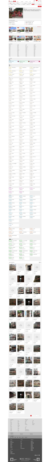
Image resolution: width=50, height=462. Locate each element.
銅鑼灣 (18, 423)
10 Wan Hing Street (19, 306)
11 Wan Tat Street (27, 352)
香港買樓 (32, 446)
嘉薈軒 (25, 421)
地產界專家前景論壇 (12, 453)
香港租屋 (32, 441)
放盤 (36, 0)
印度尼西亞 (26, 437)
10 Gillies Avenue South (12, 306)
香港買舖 (32, 449)
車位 (30, 1)
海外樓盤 (34, 0)
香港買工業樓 (32, 448)
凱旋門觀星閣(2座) (27, 429)
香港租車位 (32, 445)
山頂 (18, 429)
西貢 (10, 425)
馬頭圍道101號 (11, 319)
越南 (12, 437)
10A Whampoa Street (27, 329)
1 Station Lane (19, 271)
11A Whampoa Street (19, 364)
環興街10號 (18, 307)
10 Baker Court (11, 294)
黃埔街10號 (35, 307)
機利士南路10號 (11, 307)
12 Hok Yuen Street (27, 387)
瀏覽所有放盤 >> (39, 35)
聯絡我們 (11, 444)
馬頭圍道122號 (35, 400)
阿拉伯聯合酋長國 (22, 448)
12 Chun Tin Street (11, 387)
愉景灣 (11, 426)
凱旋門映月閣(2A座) (27, 430)
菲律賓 (15, 437)
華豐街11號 (26, 342)
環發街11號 (35, 342)
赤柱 (18, 422)
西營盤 (11, 429)
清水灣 (11, 423)
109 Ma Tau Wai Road (11, 329)
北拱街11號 (18, 342)
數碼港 (18, 430)
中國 (21, 444)
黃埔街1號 (35, 284)
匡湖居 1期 (33, 423)
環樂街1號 (18, 284)
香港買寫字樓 (32, 447)
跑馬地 (11, 422)
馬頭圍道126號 (19, 412)
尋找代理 (11, 446)
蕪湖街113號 (10, 365)
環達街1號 (26, 284)
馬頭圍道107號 (35, 319)
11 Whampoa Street (36, 352)
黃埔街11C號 (10, 377)
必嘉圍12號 (18, 377)
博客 (10, 450)
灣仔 (10, 421)
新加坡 (20, 437)
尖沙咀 (18, 424)
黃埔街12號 (26, 400)
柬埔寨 (21, 443)
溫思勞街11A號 (27, 365)
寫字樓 (22, 1)
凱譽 (25, 427)
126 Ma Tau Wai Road (19, 410)
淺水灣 (18, 421)
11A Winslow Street (27, 364)
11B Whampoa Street (36, 364)
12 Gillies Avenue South (20, 387)
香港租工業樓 (32, 443)
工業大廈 (27, 1)
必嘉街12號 (26, 377)
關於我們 (11, 441)
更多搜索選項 (39, 4)
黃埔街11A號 (18, 365)
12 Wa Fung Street (36, 387)
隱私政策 (28, 460)
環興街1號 (10, 284)
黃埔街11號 (35, 354)
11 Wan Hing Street (11, 352)
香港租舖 (32, 444)
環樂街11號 (18, 354)
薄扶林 (11, 428)
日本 (21, 442)
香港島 (26, 420)
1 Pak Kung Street (11, 271)
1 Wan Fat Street (35, 271)
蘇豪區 (11, 430)
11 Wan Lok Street (19, 352)
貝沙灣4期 (26, 424)
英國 (21, 445)
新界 (33, 420)
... (36, 415)
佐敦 (18, 420)
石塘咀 (18, 426)
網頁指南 (11, 447)
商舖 (34, 1)
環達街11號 (26, 354)
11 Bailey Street (35, 329)
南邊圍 (18, 428)
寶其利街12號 (35, 377)
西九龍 (11, 424)
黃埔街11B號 (35, 365)
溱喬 (32, 421)
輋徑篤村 (33, 424)
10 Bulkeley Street (27, 294)
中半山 (11, 427)
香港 (10, 437)
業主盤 (14, 3)
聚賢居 (25, 423)
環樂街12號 (18, 400)
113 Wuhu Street (11, 364)
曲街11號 (10, 342)
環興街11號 (10, 354)
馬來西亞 (23, 437)
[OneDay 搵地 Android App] (28, 459)
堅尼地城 (19, 425)
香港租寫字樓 (32, 442)
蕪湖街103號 (18, 319)
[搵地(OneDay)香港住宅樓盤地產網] (12, 1)
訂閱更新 (40, 6)
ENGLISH (40, 1)
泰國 (17, 437)
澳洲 (21, 447)
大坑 (18, 427)
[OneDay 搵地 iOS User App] (22, 459)
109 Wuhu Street (19, 329)
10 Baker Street (19, 294)
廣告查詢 (11, 443)
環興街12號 (10, 400)
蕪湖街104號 (26, 319)
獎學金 (11, 445)
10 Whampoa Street (36, 306)
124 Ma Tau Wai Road (11, 410)
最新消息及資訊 (12, 442)
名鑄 (25, 428)
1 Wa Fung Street (27, 271)
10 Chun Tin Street (36, 294)
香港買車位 (32, 450)
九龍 (25, 426)
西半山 (11, 420)
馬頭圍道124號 (11, 412)
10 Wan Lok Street (27, 306)
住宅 (18, 1)
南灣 (25, 422)
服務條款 (26, 460)
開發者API (11, 451)
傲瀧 (32, 422)
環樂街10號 (26, 307)
